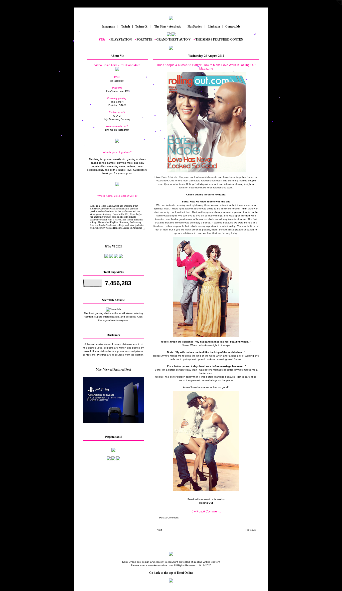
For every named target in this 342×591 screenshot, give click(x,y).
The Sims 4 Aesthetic (167, 26)
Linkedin (214, 26)
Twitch (125, 26)
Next (159, 529)
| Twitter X (141, 26)
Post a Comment (169, 517)
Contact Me (233, 26)
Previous (251, 529)
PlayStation (194, 26)
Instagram (108, 26)
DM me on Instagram (117, 129)
